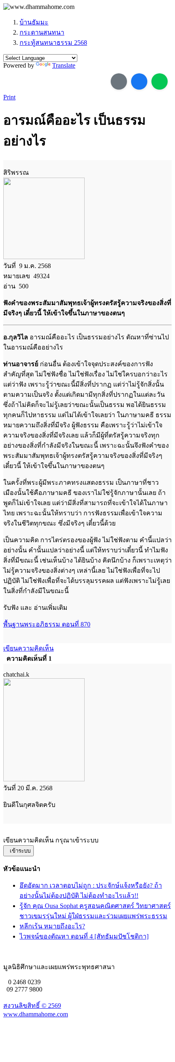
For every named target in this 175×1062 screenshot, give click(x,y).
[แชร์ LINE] (159, 81)
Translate (63, 65)
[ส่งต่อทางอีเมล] (119, 81)
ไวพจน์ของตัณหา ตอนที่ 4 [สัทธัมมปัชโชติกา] (84, 936)
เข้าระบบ (19, 851)
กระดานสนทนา (42, 32)
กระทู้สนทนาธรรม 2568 (53, 42)
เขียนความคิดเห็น (28, 648)
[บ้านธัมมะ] (38, 7)
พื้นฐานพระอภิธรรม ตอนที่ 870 (46, 624)
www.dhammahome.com (35, 1014)
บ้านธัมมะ (34, 22)
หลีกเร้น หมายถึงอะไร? (52, 926)
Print (9, 97)
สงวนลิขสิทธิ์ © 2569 (32, 1005)
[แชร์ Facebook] (139, 81)
